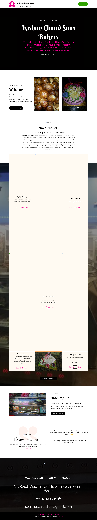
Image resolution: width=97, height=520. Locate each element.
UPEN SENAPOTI (28, 448)
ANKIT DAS (69, 445)
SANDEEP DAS (69, 437)
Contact (74, 4)
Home (53, 4)
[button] (83, 4)
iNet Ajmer (61, 516)
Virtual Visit (59, 4)
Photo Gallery (67, 4)
